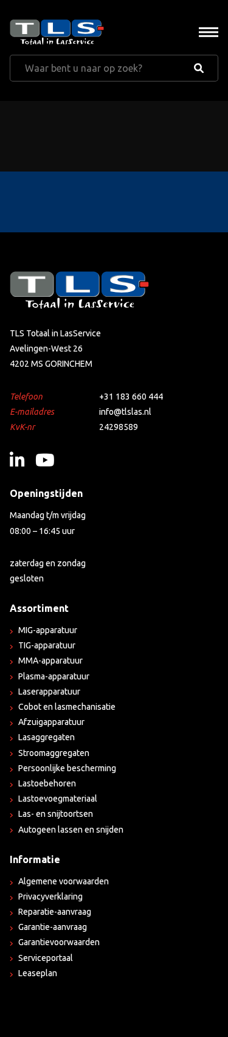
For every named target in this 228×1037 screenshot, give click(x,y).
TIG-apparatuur (46, 645)
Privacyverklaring (50, 896)
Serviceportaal (45, 958)
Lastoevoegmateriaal (57, 798)
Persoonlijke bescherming (67, 768)
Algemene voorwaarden (63, 881)
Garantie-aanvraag (52, 927)
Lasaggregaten (46, 737)
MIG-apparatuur (47, 630)
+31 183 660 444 (131, 396)
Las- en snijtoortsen (55, 814)
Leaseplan (37, 973)
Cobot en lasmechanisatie (67, 707)
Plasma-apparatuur (53, 676)
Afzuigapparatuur (51, 722)
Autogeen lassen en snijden (70, 829)
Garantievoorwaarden (59, 942)
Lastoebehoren (47, 783)
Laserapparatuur (49, 691)
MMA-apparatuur (50, 660)
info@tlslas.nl (125, 412)
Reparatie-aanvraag (54, 912)
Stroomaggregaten (53, 753)
